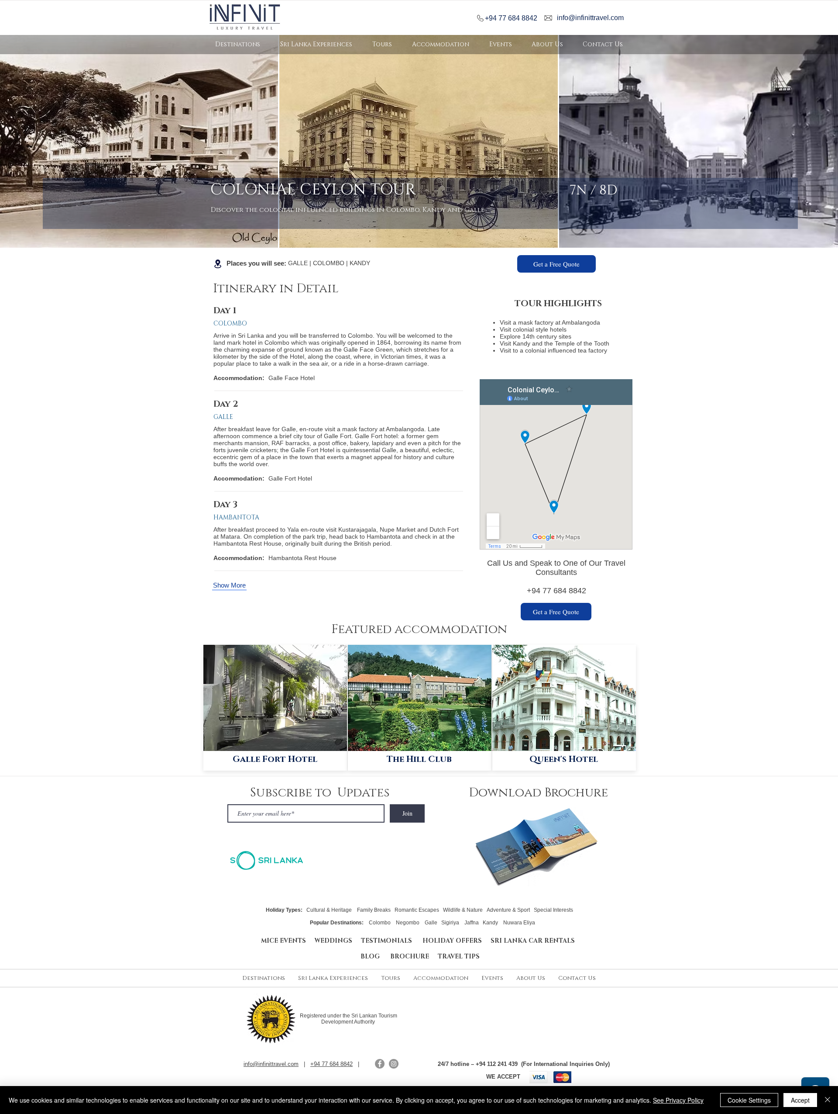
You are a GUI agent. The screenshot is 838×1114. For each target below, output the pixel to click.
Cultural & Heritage (329, 910)
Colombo (380, 923)
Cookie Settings (749, 1100)
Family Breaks (374, 910)
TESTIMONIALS (388, 941)
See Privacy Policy (678, 1100)
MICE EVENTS (283, 941)
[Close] (827, 1100)
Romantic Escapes (417, 910)
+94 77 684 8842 (511, 18)
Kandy (490, 923)
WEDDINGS (333, 941)
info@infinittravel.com (590, 17)
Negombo (407, 923)
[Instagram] (393, 1064)
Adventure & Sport (508, 910)
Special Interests (553, 910)
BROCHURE (414, 956)
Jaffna (471, 923)
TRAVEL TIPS (459, 956)
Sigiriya (450, 923)
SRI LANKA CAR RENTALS (533, 941)
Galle (431, 923)
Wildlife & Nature (463, 910)
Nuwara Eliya (519, 923)
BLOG (375, 956)
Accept (800, 1100)
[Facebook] (380, 1064)
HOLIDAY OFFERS (452, 941)
